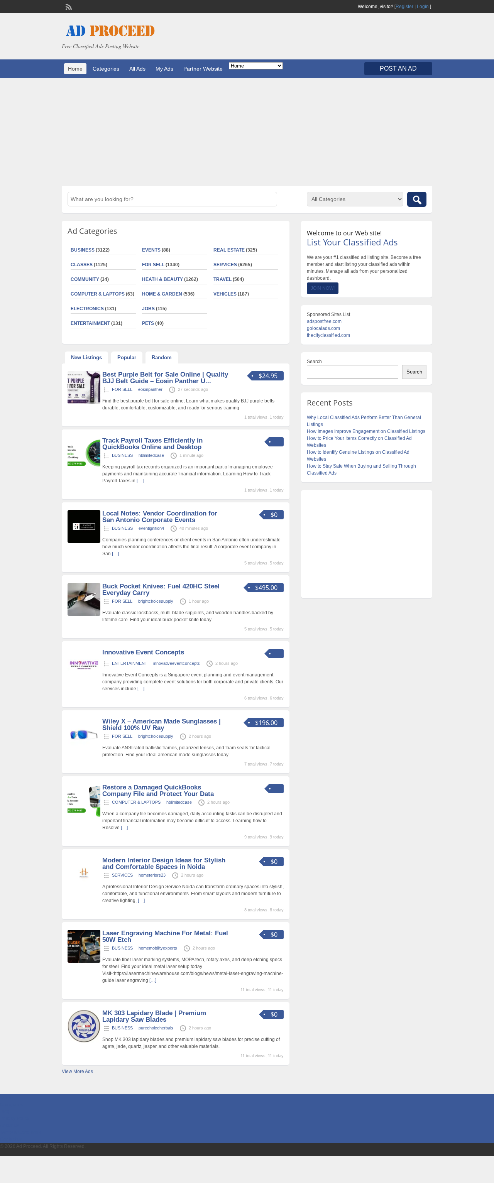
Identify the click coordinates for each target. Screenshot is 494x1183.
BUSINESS (83, 250)
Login (423, 6)
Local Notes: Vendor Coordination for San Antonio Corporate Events (159, 517)
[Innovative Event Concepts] (84, 680)
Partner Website (203, 69)
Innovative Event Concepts (143, 652)
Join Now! (323, 288)
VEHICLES (225, 294)
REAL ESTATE (229, 250)
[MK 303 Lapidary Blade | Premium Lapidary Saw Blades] (84, 1041)
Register (404, 6)
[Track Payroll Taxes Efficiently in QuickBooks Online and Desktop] (84, 468)
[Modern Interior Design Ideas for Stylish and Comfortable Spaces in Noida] (84, 888)
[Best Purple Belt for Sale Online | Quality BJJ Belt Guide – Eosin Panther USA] (84, 402)
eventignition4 (151, 528)
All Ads (137, 69)
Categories (106, 69)
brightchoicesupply (155, 601)
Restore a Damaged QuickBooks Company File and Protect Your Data (158, 791)
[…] (140, 480)
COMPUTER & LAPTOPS (98, 294)
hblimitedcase (151, 455)
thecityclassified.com (328, 335)
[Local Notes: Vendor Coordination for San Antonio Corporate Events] (84, 541)
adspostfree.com (324, 321)
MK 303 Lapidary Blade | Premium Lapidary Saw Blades (154, 1016)
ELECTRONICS (87, 308)
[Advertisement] (247, 132)
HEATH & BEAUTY (162, 279)
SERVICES (225, 264)
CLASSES (82, 264)
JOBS (148, 308)
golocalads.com (323, 328)
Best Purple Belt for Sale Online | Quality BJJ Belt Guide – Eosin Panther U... (165, 378)
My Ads (164, 69)
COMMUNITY (85, 279)
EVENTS (151, 250)
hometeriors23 (152, 875)
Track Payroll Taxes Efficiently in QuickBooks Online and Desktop (152, 444)
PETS (148, 323)
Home (75, 69)
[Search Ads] (416, 199)
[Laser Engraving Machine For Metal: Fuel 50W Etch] (84, 961)
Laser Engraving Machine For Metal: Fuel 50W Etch (165, 936)
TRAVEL (222, 279)
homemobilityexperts (158, 948)
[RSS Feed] (68, 6)
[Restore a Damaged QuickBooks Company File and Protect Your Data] (84, 815)
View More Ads (77, 1071)
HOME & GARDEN (162, 294)
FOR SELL (153, 264)
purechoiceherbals (156, 1028)
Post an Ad (398, 68)
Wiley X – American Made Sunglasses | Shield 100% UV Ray (161, 725)
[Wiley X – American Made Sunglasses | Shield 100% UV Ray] (84, 749)
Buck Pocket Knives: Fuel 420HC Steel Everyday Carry (161, 590)
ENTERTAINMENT (90, 323)
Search (314, 361)
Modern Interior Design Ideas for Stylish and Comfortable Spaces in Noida (163, 863)
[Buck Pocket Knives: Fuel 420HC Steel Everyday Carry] (84, 614)
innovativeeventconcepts (176, 663)
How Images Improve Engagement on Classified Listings (366, 431)
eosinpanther (150, 389)
